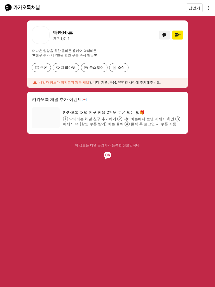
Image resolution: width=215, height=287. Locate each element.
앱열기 (194, 8)
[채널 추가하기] (177, 35)
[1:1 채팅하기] (164, 35)
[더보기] (207, 7)
